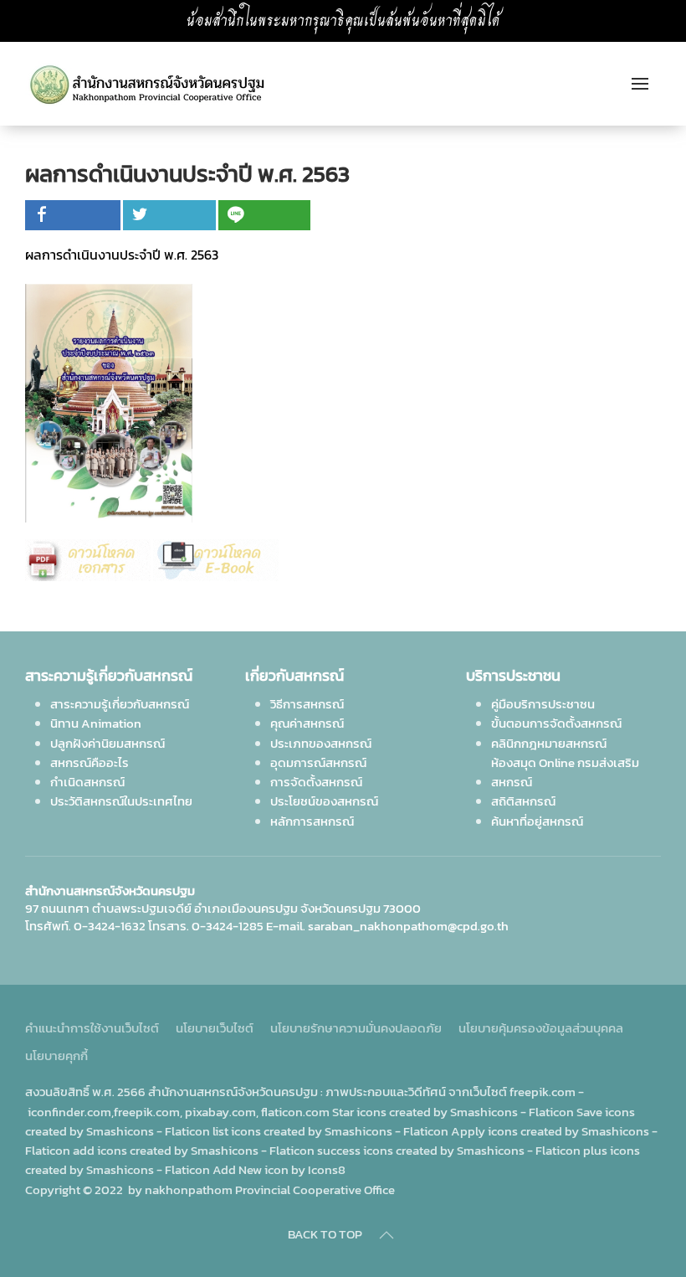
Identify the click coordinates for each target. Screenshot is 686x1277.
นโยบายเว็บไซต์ (214, 1028)
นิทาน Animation (95, 723)
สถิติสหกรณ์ (523, 801)
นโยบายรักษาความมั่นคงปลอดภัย (356, 1028)
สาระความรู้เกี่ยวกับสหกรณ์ (119, 703)
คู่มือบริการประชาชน (543, 703)
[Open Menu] (640, 83)
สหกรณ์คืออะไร (89, 762)
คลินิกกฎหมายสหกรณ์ (549, 743)
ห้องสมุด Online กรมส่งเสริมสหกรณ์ (565, 772)
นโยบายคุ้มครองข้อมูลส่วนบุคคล (540, 1028)
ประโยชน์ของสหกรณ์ (324, 801)
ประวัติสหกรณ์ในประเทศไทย (121, 801)
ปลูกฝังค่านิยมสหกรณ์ (107, 743)
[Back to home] (153, 83)
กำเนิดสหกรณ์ (87, 781)
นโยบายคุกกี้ (56, 1055)
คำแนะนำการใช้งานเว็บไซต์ (92, 1028)
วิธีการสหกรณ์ (307, 703)
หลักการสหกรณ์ (312, 821)
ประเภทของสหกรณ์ (320, 743)
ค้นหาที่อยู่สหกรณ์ (537, 821)
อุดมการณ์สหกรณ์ (318, 762)
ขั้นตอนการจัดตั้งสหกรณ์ (556, 723)
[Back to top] (386, 1235)
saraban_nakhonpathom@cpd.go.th (408, 925)
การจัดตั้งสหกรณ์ (316, 781)
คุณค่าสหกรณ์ (307, 723)
